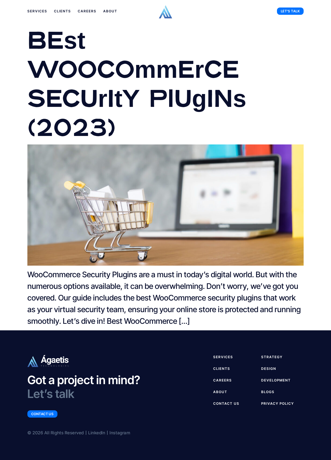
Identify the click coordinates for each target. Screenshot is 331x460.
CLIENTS (221, 368)
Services (37, 11)
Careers (87, 11)
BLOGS (268, 392)
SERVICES (223, 357)
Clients (62, 11)
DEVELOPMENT (276, 380)
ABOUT (220, 392)
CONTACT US (226, 403)
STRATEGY (272, 357)
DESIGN (268, 368)
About (110, 11)
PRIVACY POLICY (277, 403)
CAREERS (222, 380)
